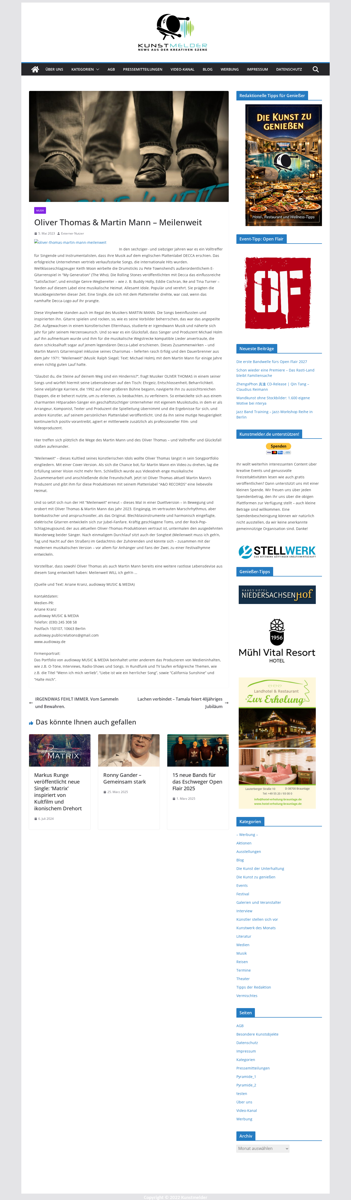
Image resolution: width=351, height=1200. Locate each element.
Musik (40, 210)
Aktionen (244, 843)
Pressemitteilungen (142, 69)
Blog (208, 69)
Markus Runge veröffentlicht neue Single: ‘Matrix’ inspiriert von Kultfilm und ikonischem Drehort (58, 791)
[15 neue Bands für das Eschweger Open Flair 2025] (198, 738)
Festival (242, 893)
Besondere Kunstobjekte (257, 1034)
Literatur (243, 936)
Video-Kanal (183, 69)
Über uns (54, 69)
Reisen (242, 961)
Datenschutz (289, 69)
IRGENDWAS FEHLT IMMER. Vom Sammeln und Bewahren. (76, 702)
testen (241, 1093)
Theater (243, 978)
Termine (243, 970)
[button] (96, 69)
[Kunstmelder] (35, 69)
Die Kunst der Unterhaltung (260, 868)
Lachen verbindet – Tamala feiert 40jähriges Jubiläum (180, 702)
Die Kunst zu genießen (255, 877)
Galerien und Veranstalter (258, 902)
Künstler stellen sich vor (257, 919)
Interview (244, 910)
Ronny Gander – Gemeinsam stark (124, 778)
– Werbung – (247, 834)
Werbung (230, 69)
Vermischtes (246, 995)
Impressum (257, 69)
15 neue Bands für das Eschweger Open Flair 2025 (197, 781)
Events (242, 885)
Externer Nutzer (72, 233)
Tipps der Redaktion (253, 987)
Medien (243, 944)
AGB (111, 69)
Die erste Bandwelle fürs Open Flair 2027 (271, 361)
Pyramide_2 (246, 1085)
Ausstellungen (248, 851)
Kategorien (82, 69)
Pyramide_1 (246, 1076)
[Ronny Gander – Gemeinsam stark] (129, 738)
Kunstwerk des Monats (256, 927)
